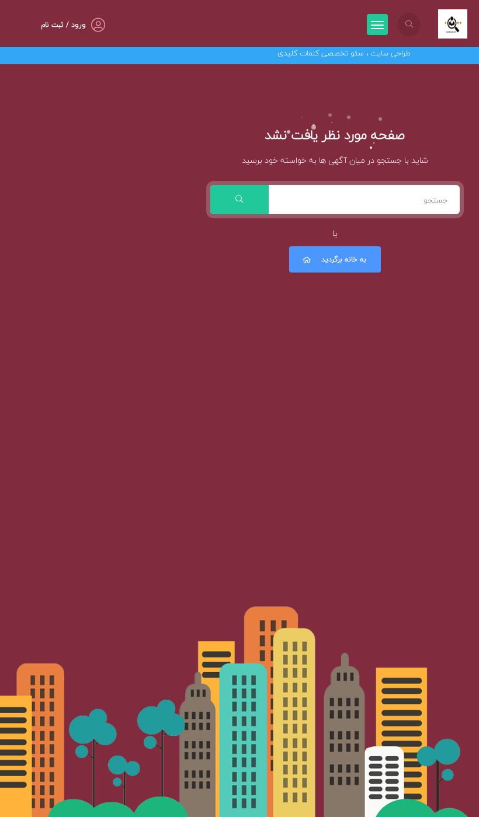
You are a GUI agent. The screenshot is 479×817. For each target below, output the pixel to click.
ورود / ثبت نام (63, 25)
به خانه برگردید (343, 259)
